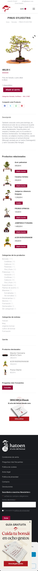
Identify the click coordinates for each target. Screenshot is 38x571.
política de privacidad (21, 510)
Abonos (5, 301)
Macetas (5, 290)
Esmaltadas (9, 293)
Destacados (7, 306)
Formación (6, 303)
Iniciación (8, 275)
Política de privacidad (10, 477)
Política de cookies (9, 467)
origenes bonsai (8, 326)
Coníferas (18, 96)
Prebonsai (6, 272)
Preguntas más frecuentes (12, 462)
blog (3, 323)
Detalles (18, 203)
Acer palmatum (21, 162)
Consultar (7, 387)
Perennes (8, 267)
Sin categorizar (8, 309)
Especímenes (7, 285)
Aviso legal (6, 472)
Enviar (6, 518)
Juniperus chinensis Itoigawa (23, 192)
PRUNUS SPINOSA (22, 209)
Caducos (7, 264)
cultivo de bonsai (8, 329)
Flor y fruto (8, 269)
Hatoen (5, 321)
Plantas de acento (9, 288)
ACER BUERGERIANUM (23, 238)
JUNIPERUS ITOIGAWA (24, 223)
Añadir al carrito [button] (21, 171)
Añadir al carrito (13, 90)
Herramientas (7, 298)
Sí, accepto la (16, 510)
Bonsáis (11, 96)
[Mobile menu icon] (34, 9)
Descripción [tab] (6, 117)
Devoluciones (7, 487)
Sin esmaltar (9, 296)
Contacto (6, 482)
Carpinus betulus (21, 177)
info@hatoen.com (27, 1)
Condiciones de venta (10, 457)
